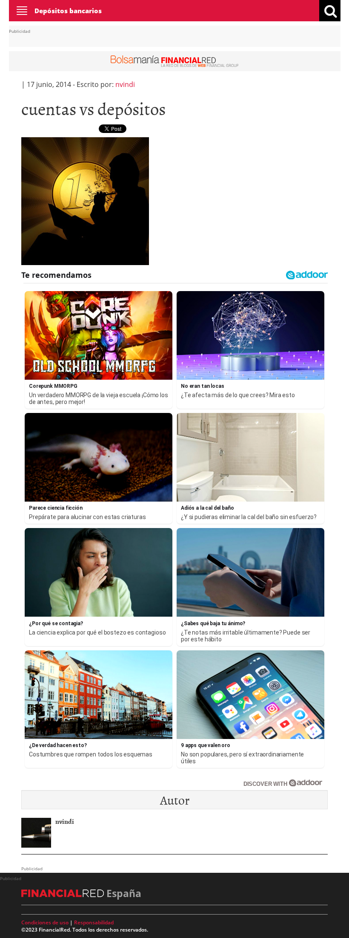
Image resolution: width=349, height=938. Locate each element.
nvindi (125, 84)
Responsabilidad (94, 922)
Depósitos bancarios (68, 10)
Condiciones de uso (45, 922)
